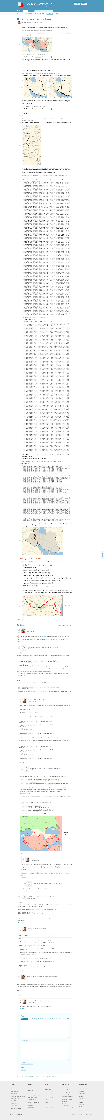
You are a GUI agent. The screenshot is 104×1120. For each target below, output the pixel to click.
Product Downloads (83, 1088)
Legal (80, 1114)
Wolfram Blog (47, 1109)
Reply (18, 619)
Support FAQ (81, 1096)
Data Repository (31, 1092)
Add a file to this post (27, 1063)
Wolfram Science (65, 1105)
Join (77, 3)
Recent (70, 625)
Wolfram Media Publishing (67, 1107)
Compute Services (14, 1091)
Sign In (83, 3)
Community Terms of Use (53, 1076)
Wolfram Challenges (66, 1089)
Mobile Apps (13, 1100)
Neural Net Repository (32, 1097)
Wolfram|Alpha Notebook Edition (18, 1096)
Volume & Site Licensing (16, 1108)
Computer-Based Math (66, 1092)
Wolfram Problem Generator (68, 1088)
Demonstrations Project (67, 1099)
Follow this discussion (26, 1067)
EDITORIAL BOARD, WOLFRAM (34, 630)
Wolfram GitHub (31, 1107)
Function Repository (32, 1093)
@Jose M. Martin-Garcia (64, 873)
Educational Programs (49, 1093)
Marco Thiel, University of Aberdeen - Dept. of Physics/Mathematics (43, 976)
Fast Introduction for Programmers (49, 1098)
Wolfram (76, 1114)
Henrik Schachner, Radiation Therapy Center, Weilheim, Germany (42, 647)
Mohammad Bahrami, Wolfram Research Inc (31, 22)
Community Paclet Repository (34, 1095)
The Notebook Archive (64, 639)
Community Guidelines (30, 1076)
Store (80, 1086)
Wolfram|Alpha (65, 1086)
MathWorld (64, 1103)
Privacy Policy (86, 1114)
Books (46, 1104)
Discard (28, 1069)
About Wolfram (82, 1104)
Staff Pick (44, 636)
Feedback (102, 555)
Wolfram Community (49, 1107)
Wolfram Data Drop (66, 1101)
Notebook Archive (31, 1105)
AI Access (13, 1089)
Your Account (81, 1091)
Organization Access (83, 1093)
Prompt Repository (32, 1099)
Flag (21, 619)
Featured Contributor (22, 639)
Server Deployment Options (16, 1110)
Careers (80, 1106)
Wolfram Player (14, 1105)
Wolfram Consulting (32, 1086)
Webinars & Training (49, 1091)
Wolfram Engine (14, 1103)
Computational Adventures (67, 1096)
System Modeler (14, 1093)
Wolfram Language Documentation (49, 1088)
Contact (80, 1108)
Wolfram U (47, 1086)
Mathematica (13, 1088)
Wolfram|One (13, 1086)
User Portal (81, 1089)
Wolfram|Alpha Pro (15, 1098)
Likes (67, 625)
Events (80, 1110)
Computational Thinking (67, 1094)
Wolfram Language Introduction (51, 1096)
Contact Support (82, 1098)
